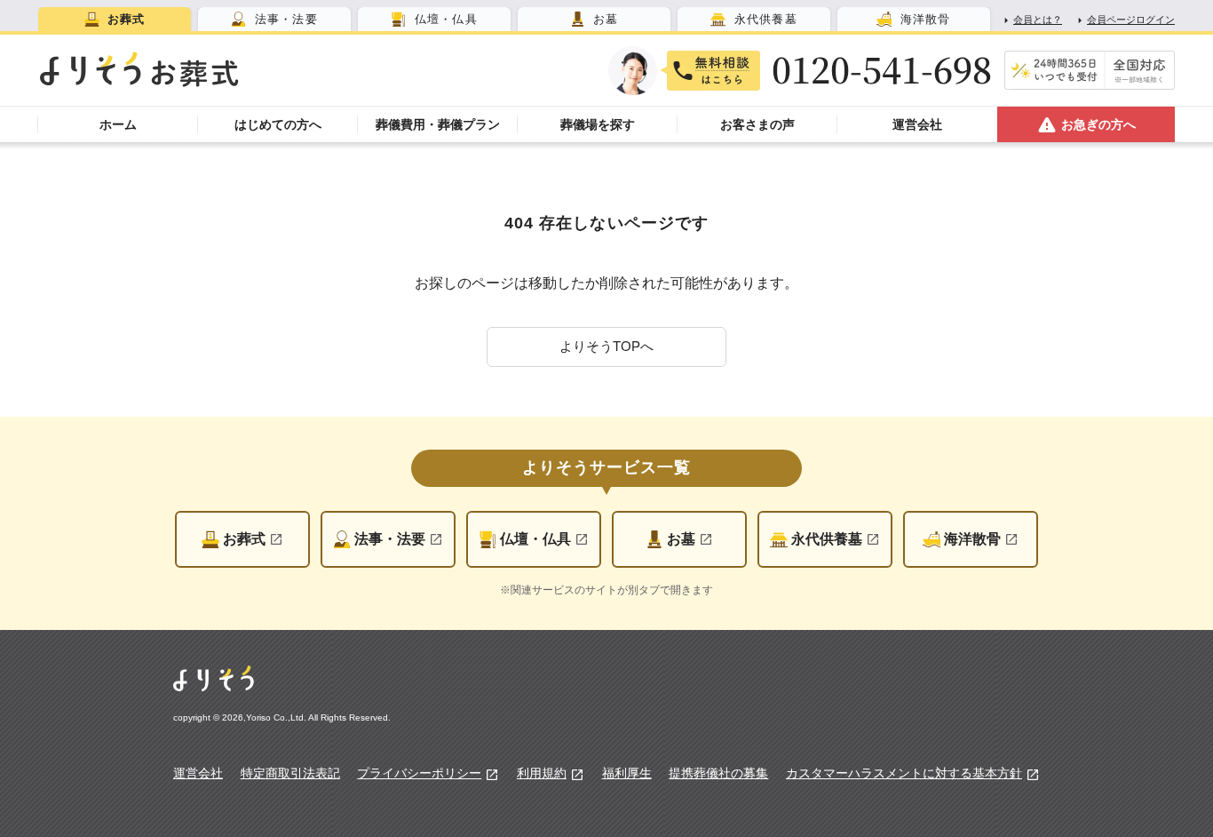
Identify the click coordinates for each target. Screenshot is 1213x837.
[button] (606, 347)
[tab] (114, 19)
